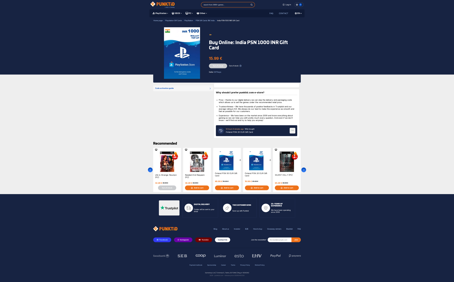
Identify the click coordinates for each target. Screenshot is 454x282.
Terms (233, 265)
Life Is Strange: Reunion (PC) (166, 176)
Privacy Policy (245, 265)
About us (225, 229)
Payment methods (196, 265)
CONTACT (283, 13)
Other (202, 13)
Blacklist (289, 229)
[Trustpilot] (292, 130)
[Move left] (150, 170)
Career (223, 265)
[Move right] (303, 170)
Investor (237, 229)
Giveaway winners (274, 229)
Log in (288, 4)
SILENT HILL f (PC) (284, 175)
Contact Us (222, 240)
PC (190, 13)
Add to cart (198, 188)
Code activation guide (164, 88)
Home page (158, 20)
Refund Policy (260, 265)
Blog (215, 229)
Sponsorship (211, 265)
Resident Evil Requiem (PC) (195, 176)
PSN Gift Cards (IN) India (205, 20)
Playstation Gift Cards (173, 20)
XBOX (177, 13)
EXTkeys (217, 72)
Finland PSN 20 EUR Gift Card (256, 174)
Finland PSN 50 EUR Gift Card (226, 174)
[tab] (160, 13)
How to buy (257, 229)
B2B (246, 229)
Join (296, 240)
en (298, 13)
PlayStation (160, 13)
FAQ (271, 13)
